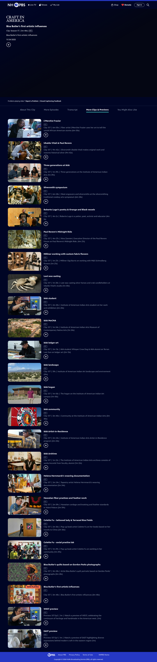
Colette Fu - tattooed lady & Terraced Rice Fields (68, 520)
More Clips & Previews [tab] (97, 109)
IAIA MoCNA (50, 320)
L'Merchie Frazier (52, 121)
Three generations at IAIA (57, 165)
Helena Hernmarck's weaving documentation (67, 475)
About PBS (62, 655)
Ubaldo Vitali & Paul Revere (58, 143)
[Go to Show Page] (81, 19)
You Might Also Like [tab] (127, 109)
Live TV (33, 5)
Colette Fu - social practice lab (59, 542)
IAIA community (52, 409)
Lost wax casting (52, 276)
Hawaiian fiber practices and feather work (65, 498)
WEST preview (51, 609)
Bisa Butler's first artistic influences (61, 586)
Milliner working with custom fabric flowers (66, 254)
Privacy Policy (74, 655)
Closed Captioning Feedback (50, 101)
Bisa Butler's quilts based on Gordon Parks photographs (72, 564)
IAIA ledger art (51, 342)
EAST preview (50, 631)
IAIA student (50, 298)
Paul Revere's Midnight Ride (58, 231)
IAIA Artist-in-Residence (56, 431)
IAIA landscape (51, 365)
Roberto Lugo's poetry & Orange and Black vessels (69, 209)
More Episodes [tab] (51, 109)
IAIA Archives (50, 453)
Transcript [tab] (72, 109)
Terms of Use (88, 655)
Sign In (139, 5)
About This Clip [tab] (27, 109)
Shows (44, 5)
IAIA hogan (49, 387)
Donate (127, 5)
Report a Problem (32, 101)
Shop (116, 5)
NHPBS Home (104, 655)
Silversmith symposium (55, 187)
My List (56, 5)
